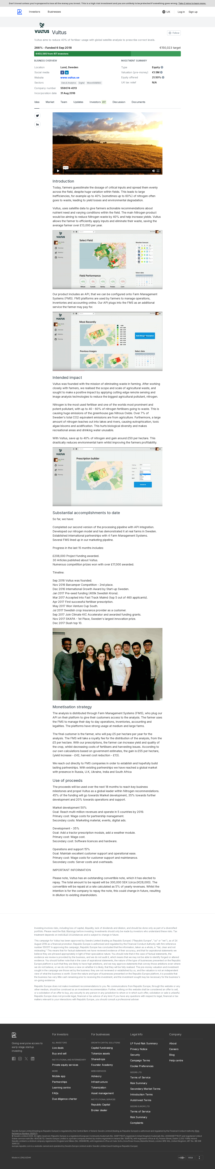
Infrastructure (99, 1081)
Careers (173, 1049)
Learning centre (61, 1087)
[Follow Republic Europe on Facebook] (14, 1058)
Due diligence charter (64, 1098)
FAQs (55, 1093)
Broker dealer (99, 1110)
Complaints (136, 1122)
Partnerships (59, 1081)
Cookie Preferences (141, 1066)
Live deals (57, 1047)
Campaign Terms (140, 1060)
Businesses (54, 11)
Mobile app (58, 1076)
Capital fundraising (102, 1047)
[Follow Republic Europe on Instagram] (20, 1058)
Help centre (176, 1060)
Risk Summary (138, 1083)
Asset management (102, 1093)
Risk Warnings (68, 931)
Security (135, 1054)
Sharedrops (98, 1059)
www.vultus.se (69, 77)
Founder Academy (102, 1064)
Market (50, 102)
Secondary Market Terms (145, 1088)
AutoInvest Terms (140, 1100)
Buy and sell (59, 1053)
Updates (78, 102)
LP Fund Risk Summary (144, 1043)
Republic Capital (100, 1104)
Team (63, 102)
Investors (34, 11)
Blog (171, 1054)
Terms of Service (140, 1077)
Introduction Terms (141, 1094)
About (172, 1043)
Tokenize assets (100, 1053)
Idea (36, 102)
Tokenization (98, 1087)
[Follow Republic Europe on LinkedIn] (32, 1058)
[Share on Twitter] (37, 115)
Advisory (96, 1076)
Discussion (119, 102)
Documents (138, 102)
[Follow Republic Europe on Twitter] (26, 1058)
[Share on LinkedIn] (37, 124)
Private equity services (65, 1064)
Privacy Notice (138, 1049)
